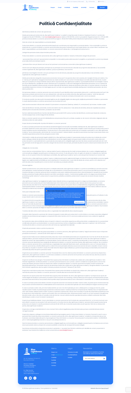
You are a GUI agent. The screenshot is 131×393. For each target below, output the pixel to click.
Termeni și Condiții (73, 352)
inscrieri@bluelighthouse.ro (53, 37)
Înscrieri (102, 7)
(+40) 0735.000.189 (29, 367)
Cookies (70, 357)
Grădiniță (67, 7)
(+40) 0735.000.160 (29, 372)
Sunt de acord (79, 202)
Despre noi (54, 352)
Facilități (75, 7)
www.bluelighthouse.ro (66, 330)
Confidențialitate (72, 355)
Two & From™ (105, 388)
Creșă (59, 7)
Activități (83, 7)
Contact (91, 7)
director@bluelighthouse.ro (31, 373)
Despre (53, 7)
